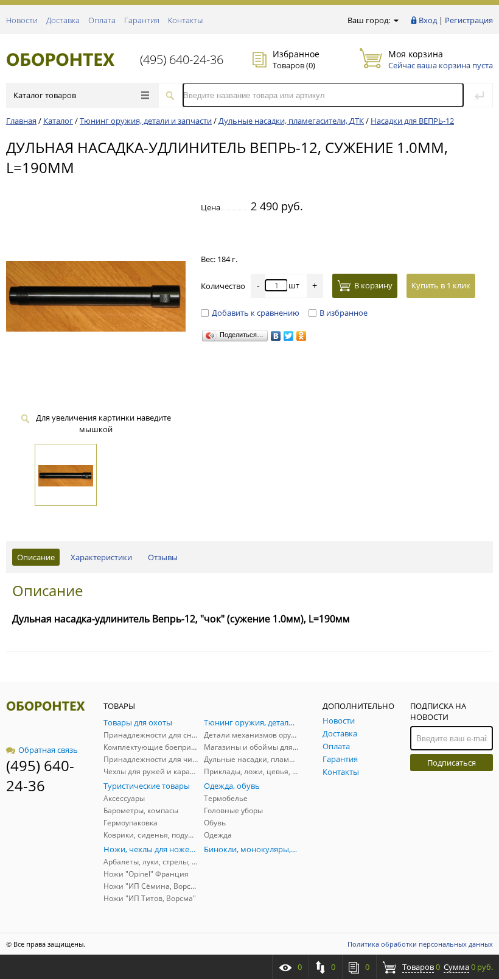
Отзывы (163, 557)
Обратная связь (48, 749)
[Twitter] (288, 336)
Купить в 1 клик (440, 285)
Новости (22, 20)
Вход (428, 20)
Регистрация (469, 20)
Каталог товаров (44, 95)
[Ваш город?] (395, 20)
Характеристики (101, 557)
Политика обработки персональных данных (420, 944)
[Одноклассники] (301, 336)
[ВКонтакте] (276, 336)
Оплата (102, 20)
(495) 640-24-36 (181, 59)
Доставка (63, 20)
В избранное (343, 312)
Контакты (185, 20)
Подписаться (451, 762)
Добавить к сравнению (255, 312)
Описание (36, 557)
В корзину (373, 285)
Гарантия (141, 20)
